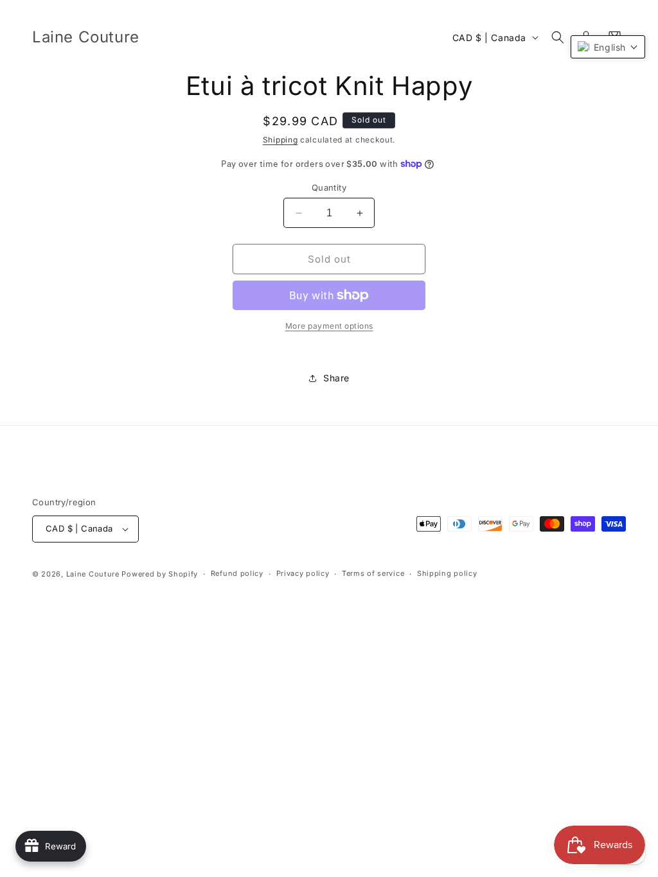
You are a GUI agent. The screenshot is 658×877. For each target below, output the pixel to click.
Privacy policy (303, 573)
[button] (558, 37)
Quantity (329, 187)
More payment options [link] (329, 326)
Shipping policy (447, 573)
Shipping (280, 139)
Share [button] (336, 377)
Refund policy (237, 573)
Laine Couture (93, 573)
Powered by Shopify (159, 573)
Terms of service (373, 573)
